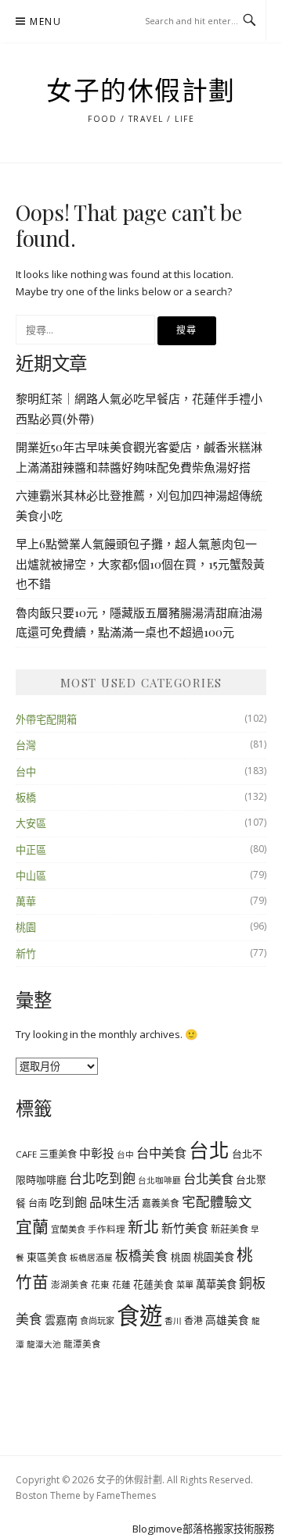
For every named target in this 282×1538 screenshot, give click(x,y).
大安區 (31, 823)
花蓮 (121, 1284)
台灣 (26, 745)
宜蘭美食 (68, 1229)
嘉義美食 (160, 1203)
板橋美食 (141, 1256)
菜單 (184, 1284)
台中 (26, 772)
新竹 (26, 954)
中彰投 (96, 1153)
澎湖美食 (70, 1284)
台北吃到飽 (102, 1178)
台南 (37, 1203)
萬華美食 (216, 1284)
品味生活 (114, 1202)
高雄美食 (227, 1319)
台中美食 (161, 1153)
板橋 (26, 797)
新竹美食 (184, 1228)
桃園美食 (213, 1257)
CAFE (26, 1154)
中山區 (31, 876)
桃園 (26, 927)
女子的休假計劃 (141, 91)
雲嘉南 (61, 1319)
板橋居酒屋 (91, 1257)
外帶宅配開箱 (46, 719)
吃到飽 (68, 1202)
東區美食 (47, 1257)
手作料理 (106, 1229)
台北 (209, 1150)
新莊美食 (229, 1229)
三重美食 (58, 1154)
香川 (173, 1320)
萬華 (26, 901)
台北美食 (208, 1178)
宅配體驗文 (217, 1201)
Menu (45, 21)
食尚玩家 (97, 1320)
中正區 (31, 850)
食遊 (139, 1315)
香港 (193, 1320)
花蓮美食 (153, 1284)
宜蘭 (32, 1226)
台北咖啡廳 (159, 1180)
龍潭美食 (82, 1344)
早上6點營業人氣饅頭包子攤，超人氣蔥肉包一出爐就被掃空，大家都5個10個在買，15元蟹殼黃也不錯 (140, 563)
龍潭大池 (44, 1344)
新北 (143, 1226)
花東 (100, 1284)
